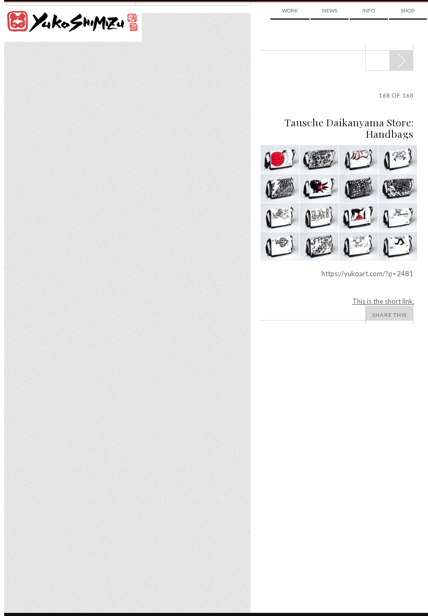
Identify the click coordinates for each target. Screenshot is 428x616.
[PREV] (401, 60)
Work (290, 10)
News (329, 10)
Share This (389, 315)
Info (368, 10)
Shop (407, 10)
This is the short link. (383, 301)
